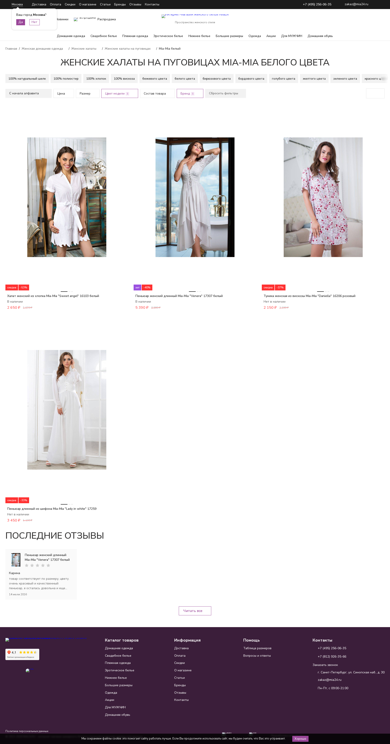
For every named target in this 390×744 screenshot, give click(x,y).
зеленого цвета (345, 78)
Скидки (70, 4)
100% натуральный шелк (27, 78)
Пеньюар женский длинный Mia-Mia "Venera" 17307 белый (179, 296)
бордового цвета (251, 78)
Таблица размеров (257, 648)
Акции (271, 36)
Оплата (55, 4)
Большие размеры (229, 36)
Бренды (120, 4)
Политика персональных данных (26, 731)
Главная (11, 48)
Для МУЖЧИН (291, 36)
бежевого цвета (154, 78)
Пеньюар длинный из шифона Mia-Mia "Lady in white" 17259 (51, 509)
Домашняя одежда (71, 36)
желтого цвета (314, 78)
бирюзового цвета (217, 78)
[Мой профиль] (353, 19)
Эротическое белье (168, 36)
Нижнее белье (199, 36)
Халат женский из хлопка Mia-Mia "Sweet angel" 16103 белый (53, 296)
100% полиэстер (66, 78)
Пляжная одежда (135, 36)
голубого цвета (283, 78)
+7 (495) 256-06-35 (317, 5)
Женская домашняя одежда (42, 48)
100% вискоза (124, 78)
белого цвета (185, 78)
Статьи (105, 4)
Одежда (254, 36)
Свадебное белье (104, 36)
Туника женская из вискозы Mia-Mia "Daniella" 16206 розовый (309, 296)
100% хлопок (96, 78)
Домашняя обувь (320, 36)
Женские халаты (83, 48)
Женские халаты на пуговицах (128, 48)
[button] (5, 77)
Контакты (152, 4)
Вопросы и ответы (257, 656)
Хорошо (300, 739)
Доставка (39, 4)
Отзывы (135, 4)
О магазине (87, 4)
